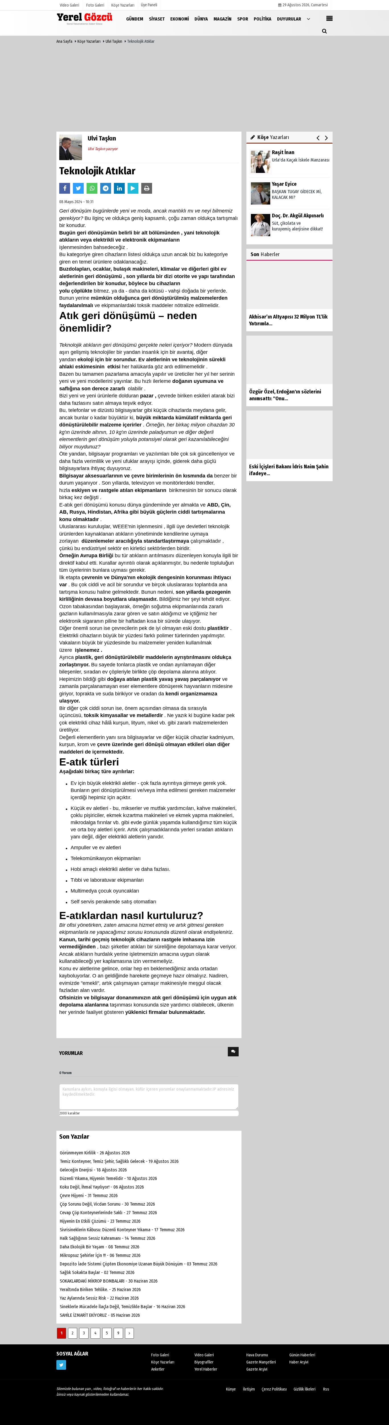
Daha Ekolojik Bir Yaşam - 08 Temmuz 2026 (99, 1247)
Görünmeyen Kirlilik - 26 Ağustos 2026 (95, 1152)
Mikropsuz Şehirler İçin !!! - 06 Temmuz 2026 (100, 1255)
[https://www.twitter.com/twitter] (61, 1365)
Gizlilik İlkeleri (305, 1389)
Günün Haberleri (302, 1355)
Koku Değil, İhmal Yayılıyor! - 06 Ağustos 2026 (102, 1187)
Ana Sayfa (64, 41)
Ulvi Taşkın (114, 41)
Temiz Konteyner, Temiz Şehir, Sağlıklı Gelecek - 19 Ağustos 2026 (119, 1161)
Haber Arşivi (298, 1362)
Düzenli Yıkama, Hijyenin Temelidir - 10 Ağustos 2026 (108, 1178)
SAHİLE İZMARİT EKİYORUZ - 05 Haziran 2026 (100, 1315)
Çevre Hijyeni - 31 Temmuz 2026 (89, 1195)
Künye (231, 1389)
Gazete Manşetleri (261, 1362)
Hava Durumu (257, 1355)
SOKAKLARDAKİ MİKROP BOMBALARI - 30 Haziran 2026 (108, 1281)
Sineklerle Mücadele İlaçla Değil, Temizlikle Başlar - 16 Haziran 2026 (122, 1306)
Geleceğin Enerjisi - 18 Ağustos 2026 (93, 1170)
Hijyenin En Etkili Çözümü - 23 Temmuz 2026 (100, 1221)
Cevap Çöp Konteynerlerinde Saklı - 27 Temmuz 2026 (108, 1212)
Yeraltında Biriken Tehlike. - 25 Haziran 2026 (100, 1289)
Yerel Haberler (206, 1369)
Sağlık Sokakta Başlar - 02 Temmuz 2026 (97, 1272)
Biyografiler (204, 1362)
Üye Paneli (149, 5)
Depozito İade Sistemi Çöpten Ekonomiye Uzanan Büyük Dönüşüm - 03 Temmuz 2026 (138, 1264)
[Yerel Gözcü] (84, 18)
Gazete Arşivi (256, 1369)
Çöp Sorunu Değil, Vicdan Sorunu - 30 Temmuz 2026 (107, 1204)
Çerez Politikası (274, 1389)
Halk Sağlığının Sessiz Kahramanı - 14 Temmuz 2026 (107, 1238)
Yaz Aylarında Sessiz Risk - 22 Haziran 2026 (99, 1298)
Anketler (158, 1369)
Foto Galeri (160, 1355)
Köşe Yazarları (89, 41)
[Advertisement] (194, 89)
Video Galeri (204, 1355)
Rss (326, 1389)
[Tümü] (308, 18)
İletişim (249, 1389)
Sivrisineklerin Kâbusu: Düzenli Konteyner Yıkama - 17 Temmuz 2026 (122, 1229)
